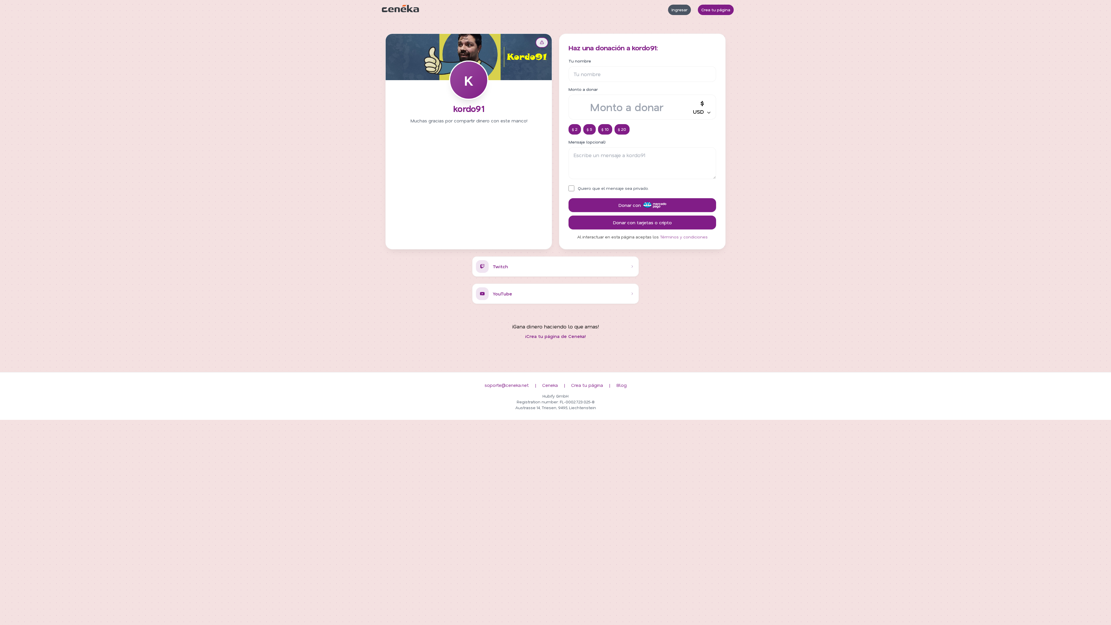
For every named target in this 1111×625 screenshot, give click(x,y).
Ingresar (679, 9)
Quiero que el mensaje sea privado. (613, 188)
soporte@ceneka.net (507, 385)
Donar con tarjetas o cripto (642, 222)
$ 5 (589, 129)
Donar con (629, 205)
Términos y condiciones (684, 237)
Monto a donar (583, 89)
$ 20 (622, 129)
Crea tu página (715, 9)
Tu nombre (580, 61)
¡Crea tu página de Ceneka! (555, 336)
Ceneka (550, 385)
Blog (621, 385)
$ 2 (574, 129)
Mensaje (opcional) (587, 142)
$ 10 (605, 129)
